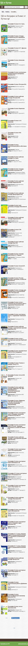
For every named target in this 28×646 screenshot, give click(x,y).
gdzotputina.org (4, 643)
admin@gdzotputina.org (23, 643)
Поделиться (16, 618)
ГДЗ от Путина (5, 2)
